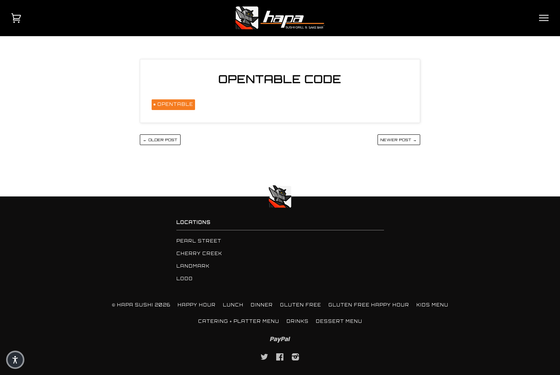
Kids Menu (432, 305)
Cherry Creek (199, 253)
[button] (15, 360)
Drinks (297, 321)
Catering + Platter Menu (238, 321)
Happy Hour (197, 305)
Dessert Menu (339, 321)
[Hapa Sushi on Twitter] (265, 358)
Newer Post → (399, 139)
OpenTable (175, 104)
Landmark (193, 266)
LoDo (184, 278)
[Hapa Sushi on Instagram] (295, 358)
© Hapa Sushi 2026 (141, 305)
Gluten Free (300, 305)
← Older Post (160, 139)
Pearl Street (198, 241)
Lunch (233, 305)
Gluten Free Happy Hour (368, 305)
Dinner (262, 305)
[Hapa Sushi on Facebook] (280, 358)
